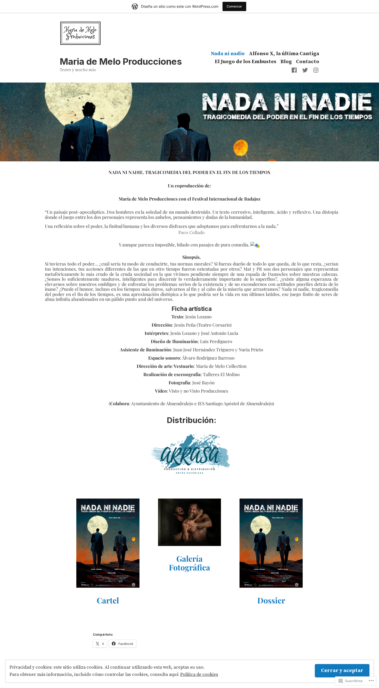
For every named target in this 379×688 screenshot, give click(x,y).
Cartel (108, 600)
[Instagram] (314, 70)
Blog (286, 62)
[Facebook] (295, 70)
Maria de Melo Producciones (121, 61)
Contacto (307, 62)
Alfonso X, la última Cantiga (284, 54)
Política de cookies (199, 674)
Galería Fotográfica (189, 563)
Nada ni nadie (228, 54)
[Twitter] (305, 70)
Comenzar (234, 6)
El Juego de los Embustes (245, 62)
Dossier (271, 600)
